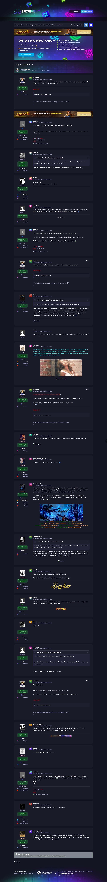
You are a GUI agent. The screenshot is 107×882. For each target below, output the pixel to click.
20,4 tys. (23, 168)
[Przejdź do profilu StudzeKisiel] (22, 539)
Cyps (34, 621)
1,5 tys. (23, 845)
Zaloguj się (74, 11)
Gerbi (35, 748)
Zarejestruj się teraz (26, 54)
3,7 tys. (23, 498)
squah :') (36, 205)
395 (23, 661)
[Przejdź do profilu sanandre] (17, 70)
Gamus (35, 152)
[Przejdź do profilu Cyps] (22, 624)
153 (23, 635)
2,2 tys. (23, 219)
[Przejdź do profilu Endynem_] (22, 437)
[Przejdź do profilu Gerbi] (22, 751)
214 (23, 817)
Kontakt (82, 871)
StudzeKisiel (37, 536)
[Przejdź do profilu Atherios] (22, 650)
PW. (27, 361)
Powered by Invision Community (23, 873)
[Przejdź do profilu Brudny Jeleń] (22, 834)
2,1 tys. (23, 584)
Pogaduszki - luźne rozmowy (41, 70)
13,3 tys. (23, 192)
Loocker (36, 570)
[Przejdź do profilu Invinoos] (22, 806)
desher (35, 295)
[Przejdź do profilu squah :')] (22, 208)
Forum (18, 19)
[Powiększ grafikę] (78, 211)
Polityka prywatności (71, 871)
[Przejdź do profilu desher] (22, 298)
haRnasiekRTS (38, 724)
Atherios (36, 647)
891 (23, 91)
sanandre (36, 77)
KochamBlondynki (39, 458)
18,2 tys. (23, 135)
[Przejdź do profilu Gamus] (22, 155)
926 (23, 762)
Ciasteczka (89, 871)
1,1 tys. (23, 448)
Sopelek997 (37, 484)
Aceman (36, 345)
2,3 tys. (23, 550)
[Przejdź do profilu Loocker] (22, 573)
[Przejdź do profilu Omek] (22, 600)
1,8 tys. (23, 472)
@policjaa (25, 194)
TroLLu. (35, 178)
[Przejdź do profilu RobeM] (22, 124)
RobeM (35, 121)
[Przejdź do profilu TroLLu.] (22, 181)
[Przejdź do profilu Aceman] (22, 348)
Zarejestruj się (87, 11)
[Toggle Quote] (35, 158)
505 (23, 738)
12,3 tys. (23, 611)
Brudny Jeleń (37, 831)
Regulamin (26, 19)
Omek (35, 597)
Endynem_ (36, 434)
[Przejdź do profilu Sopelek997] (22, 487)
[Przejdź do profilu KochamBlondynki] (22, 461)
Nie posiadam (24, 500)
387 (23, 309)
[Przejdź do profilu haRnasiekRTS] (22, 727)
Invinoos (36, 803)
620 (23, 359)
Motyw (59, 871)
